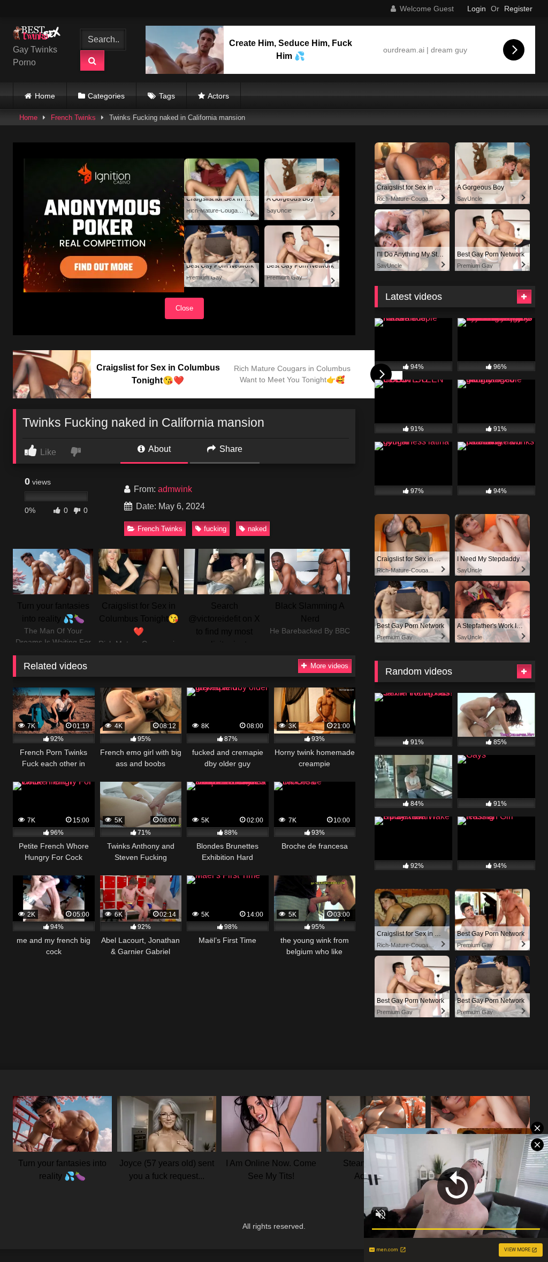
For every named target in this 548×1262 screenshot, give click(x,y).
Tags (167, 96)
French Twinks (73, 118)
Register (518, 8)
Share (229, 449)
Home (45, 96)
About (159, 449)
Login (476, 8)
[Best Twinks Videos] (39, 34)
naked (257, 529)
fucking (215, 529)
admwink (175, 489)
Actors (218, 96)
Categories (106, 96)
